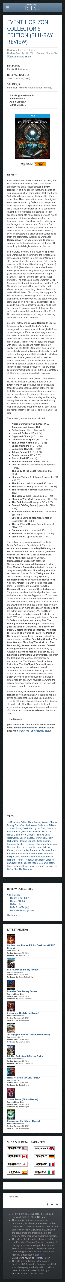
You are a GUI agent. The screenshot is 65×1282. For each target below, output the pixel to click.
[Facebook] (47, 1204)
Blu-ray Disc (13, 825)
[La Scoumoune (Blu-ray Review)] (11, 962)
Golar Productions (31, 831)
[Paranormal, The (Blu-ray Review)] (11, 1114)
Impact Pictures (36, 834)
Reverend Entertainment (33, 856)
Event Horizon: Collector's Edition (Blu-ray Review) (30, 31)
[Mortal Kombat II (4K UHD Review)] (11, 1070)
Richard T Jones (15, 859)
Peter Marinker (45, 853)
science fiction (31, 862)
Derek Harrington (31, 828)
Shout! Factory (45, 865)
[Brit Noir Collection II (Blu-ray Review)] (11, 1049)
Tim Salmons (25, 869)
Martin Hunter (35, 847)
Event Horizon (14, 831)
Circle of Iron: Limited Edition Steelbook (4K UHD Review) (31, 946)
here (42, 1254)
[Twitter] (52, 1204)
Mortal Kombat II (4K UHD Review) (23, 1077)
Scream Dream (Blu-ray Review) (22, 1099)
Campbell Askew (28, 825)
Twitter (17, 727)
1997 (9, 822)
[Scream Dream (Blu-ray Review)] (11, 1092)
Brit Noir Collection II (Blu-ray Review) (25, 1056)
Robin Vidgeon (46, 859)
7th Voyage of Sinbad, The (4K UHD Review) (28, 1034)
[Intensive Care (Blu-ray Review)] (11, 984)
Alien (30, 822)
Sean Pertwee (14, 865)
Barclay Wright (41, 822)
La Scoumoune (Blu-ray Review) (22, 969)
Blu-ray (53, 822)
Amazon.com (18, 1273)
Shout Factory (29, 865)
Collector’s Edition (47, 825)
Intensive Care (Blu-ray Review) (22, 991)
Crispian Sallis (14, 828)
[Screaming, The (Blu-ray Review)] (11, 1006)
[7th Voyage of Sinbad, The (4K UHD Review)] (11, 1027)
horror (24, 834)
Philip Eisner (13, 856)
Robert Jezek (31, 859)
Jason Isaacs (26, 837)
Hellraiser (46, 831)
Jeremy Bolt (40, 837)
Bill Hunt (41, 1217)
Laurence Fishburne (36, 844)
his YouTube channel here (35, 730)
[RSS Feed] (57, 1204)
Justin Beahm (43, 840)
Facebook (31, 727)
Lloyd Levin (21, 847)
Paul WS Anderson (27, 853)
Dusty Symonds (48, 828)
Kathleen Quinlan (15, 844)
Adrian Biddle (20, 822)
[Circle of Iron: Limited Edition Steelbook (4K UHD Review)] (11, 938)
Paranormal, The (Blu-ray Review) (23, 1120)
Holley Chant (13, 834)
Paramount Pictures (40, 850)
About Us (13, 1196)
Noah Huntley (22, 850)
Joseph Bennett (27, 840)
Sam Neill (12, 862)
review (49, 856)
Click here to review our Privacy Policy (31, 1257)
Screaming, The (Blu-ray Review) (23, 1012)
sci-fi (20, 862)
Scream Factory (47, 862)
